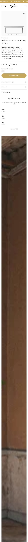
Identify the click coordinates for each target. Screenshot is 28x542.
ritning (8, 92)
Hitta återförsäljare (14, 75)
